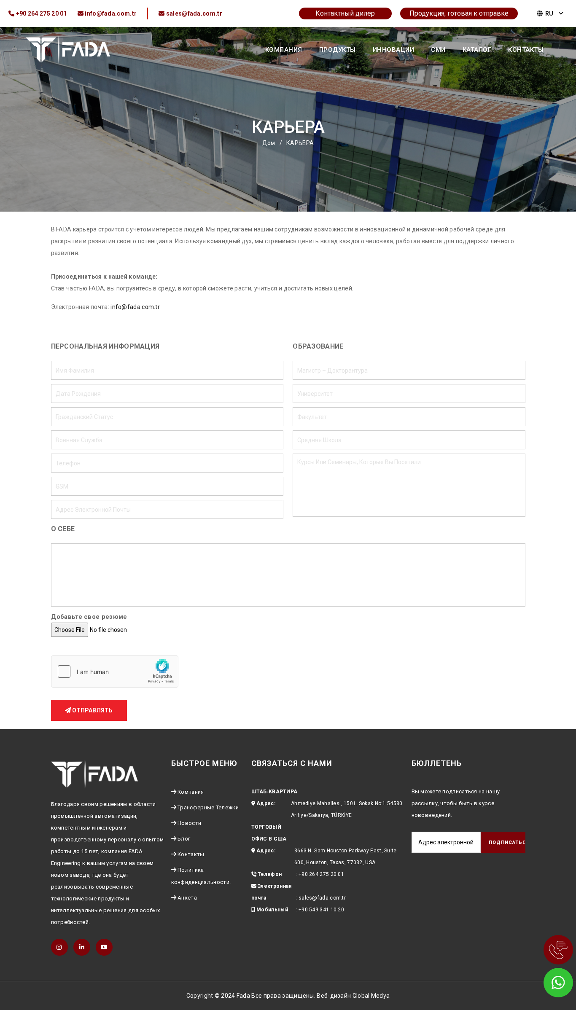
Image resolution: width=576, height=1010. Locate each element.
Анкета (187, 897)
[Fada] (68, 49)
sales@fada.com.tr (322, 898)
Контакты (191, 854)
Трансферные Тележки (208, 807)
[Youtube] (104, 947)
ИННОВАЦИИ (394, 50)
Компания (191, 792)
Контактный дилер (345, 13)
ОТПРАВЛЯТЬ (92, 710)
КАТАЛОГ (477, 50)
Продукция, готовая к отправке (459, 13)
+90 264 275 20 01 (321, 874)
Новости (189, 823)
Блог (184, 838)
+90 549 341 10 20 (321, 910)
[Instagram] (59, 947)
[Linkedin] (81, 947)
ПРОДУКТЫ (337, 50)
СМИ (438, 50)
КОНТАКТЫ (526, 50)
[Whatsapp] (546, 980)
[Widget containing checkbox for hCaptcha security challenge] (114, 671)
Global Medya (371, 995)
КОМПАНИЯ (283, 50)
